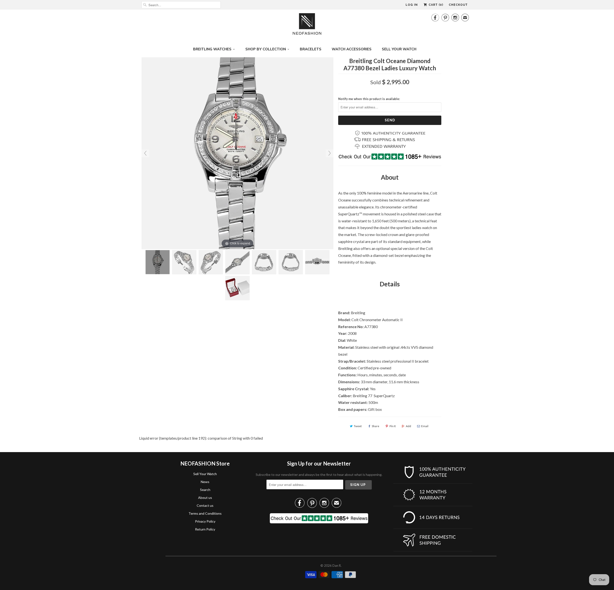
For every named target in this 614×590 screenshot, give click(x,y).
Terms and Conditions (205, 513)
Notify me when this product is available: (369, 99)
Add (408, 426)
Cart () (435, 4)
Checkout (458, 4)
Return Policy (205, 529)
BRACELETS (310, 49)
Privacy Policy (205, 521)
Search (205, 490)
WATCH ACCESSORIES (352, 49)
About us (205, 498)
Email (424, 426)
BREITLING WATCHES (212, 49)
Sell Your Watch (205, 474)
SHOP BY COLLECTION (265, 49)
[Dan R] (307, 25)
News (205, 482)
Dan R (336, 565)
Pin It (393, 426)
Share (375, 426)
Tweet (358, 426)
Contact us (205, 505)
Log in (412, 4)
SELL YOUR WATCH (399, 49)
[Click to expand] (237, 152)
